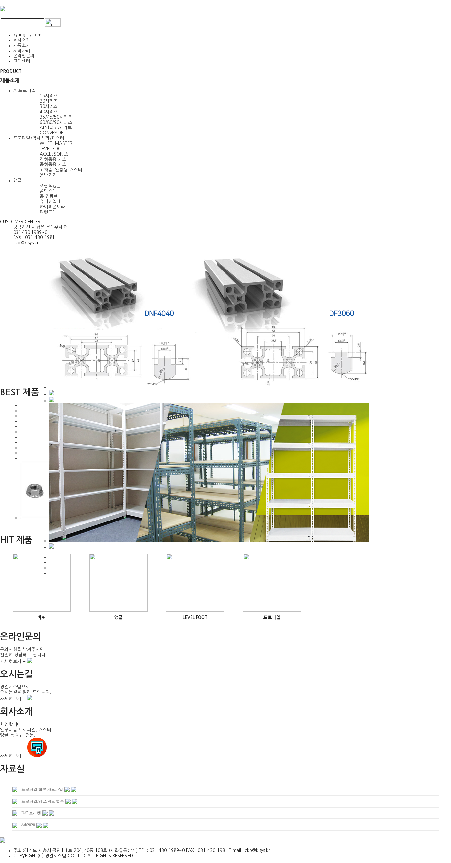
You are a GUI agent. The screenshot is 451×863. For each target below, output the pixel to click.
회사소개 (21, 40)
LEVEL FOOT (52, 149)
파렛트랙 (48, 212)
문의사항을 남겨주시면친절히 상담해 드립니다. (23, 655)
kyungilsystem (27, 35)
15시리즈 (49, 96)
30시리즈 (49, 106)
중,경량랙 (49, 196)
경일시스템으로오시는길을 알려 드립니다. (25, 693)
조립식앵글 (50, 186)
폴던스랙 (48, 191)
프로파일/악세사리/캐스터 (38, 138)
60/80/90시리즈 (56, 122)
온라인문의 (24, 56)
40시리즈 (49, 112)
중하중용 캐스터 (55, 164)
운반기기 (48, 175)
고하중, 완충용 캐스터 (61, 170)
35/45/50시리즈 (56, 117)
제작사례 (21, 51)
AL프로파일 (24, 91)
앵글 (17, 180)
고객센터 (21, 61)
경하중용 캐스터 (55, 159)
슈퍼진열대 (50, 201)
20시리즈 (49, 101)
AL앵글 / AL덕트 (56, 128)
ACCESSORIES (54, 154)
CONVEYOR (52, 133)
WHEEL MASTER (56, 143)
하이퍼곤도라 (52, 207)
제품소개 (21, 45)
